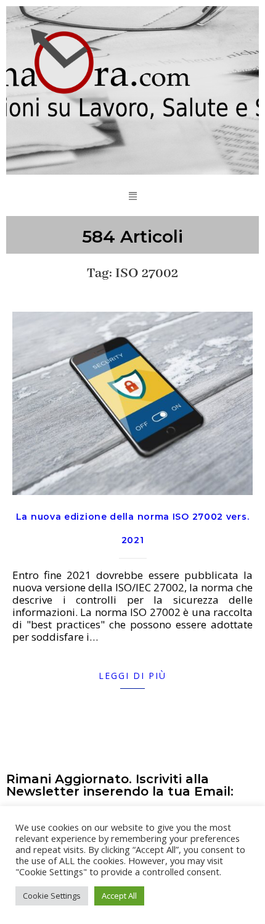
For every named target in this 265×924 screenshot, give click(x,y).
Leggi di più (132, 675)
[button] (132, 195)
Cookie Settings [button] (52, 895)
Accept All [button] (119, 895)
